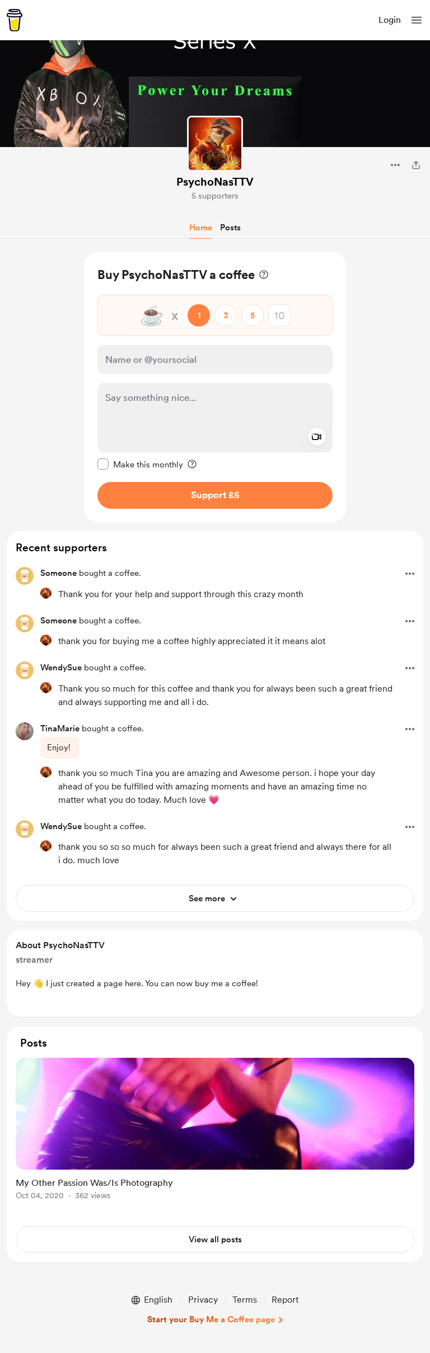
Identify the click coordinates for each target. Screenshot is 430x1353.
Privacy (203, 1299)
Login (389, 20)
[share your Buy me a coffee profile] (416, 165)
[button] (416, 20)
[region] (215, 387)
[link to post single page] (215, 1131)
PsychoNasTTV (215, 181)
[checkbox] (140, 464)
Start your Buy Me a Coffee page (211, 1319)
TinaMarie (60, 728)
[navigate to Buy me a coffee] (14, 20)
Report (285, 1299)
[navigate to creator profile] (215, 144)
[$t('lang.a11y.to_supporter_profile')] (46, 593)
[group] (215, 1135)
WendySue (61, 668)
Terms (244, 1299)
